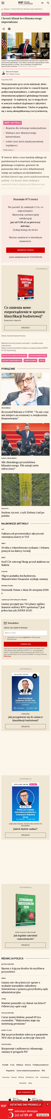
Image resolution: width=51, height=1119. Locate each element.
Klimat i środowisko (9, 458)
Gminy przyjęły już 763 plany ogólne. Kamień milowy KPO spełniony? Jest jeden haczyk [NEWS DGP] (23, 607)
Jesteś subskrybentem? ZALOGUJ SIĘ (25, 257)
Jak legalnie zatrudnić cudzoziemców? (25, 937)
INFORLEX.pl (30, 1077)
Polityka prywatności (41, 1065)
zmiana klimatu (30, 360)
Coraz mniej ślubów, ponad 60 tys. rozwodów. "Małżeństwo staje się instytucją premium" (21, 1020)
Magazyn (7, 9)
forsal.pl (13, 1077)
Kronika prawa (7, 586)
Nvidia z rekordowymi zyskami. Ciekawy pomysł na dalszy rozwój (25, 549)
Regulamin (10, 1071)
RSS (43, 1071)
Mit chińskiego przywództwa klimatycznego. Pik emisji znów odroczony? (20, 465)
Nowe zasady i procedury (25, 932)
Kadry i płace (6, 1030)
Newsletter (22, 1083)
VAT (2, 529)
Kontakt (5, 1065)
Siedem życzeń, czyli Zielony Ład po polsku (22, 514)
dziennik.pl (5, 1077)
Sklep (30, 1083)
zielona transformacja (11, 360)
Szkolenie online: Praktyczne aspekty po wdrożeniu (25, 825)
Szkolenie (25, 714)
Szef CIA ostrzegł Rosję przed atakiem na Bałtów (25, 563)
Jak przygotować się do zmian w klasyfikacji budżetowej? (25, 719)
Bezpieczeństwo (7, 964)
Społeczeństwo (7, 1013)
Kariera (28, 1065)
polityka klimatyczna (37, 356)
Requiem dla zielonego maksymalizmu (26, 128)
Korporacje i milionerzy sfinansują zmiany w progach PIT (21, 1050)
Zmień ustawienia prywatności (28, 1071)
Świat (3, 543)
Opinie (3, 999)
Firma (3, 978)
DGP (37, 1077)
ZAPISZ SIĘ (25, 644)
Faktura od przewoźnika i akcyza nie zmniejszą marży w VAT (22, 535)
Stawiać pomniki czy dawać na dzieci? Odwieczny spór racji (23, 1004)
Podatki (4, 571)
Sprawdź (25, 328)
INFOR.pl (21, 1077)
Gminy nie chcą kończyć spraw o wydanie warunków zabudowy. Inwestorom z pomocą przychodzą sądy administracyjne (24, 987)
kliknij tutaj (7, 656)
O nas (12, 1065)
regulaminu (26, 637)
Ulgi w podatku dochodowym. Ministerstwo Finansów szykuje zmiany (24, 577)
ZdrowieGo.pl (44, 1077)
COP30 (42, 360)
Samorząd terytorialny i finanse (14, 600)
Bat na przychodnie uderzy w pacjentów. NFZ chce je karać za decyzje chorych (24, 1036)
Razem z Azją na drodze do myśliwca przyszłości (22, 970)
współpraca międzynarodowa (14, 356)
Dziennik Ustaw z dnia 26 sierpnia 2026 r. (25, 591)
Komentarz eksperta (12, 320)
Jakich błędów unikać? (25, 829)
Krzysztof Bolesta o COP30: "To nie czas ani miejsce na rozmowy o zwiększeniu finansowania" (25, 415)
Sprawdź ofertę (25, 250)
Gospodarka (6, 1044)
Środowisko (6, 408)
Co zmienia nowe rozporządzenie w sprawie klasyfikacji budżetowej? (24, 311)
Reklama (19, 1065)
